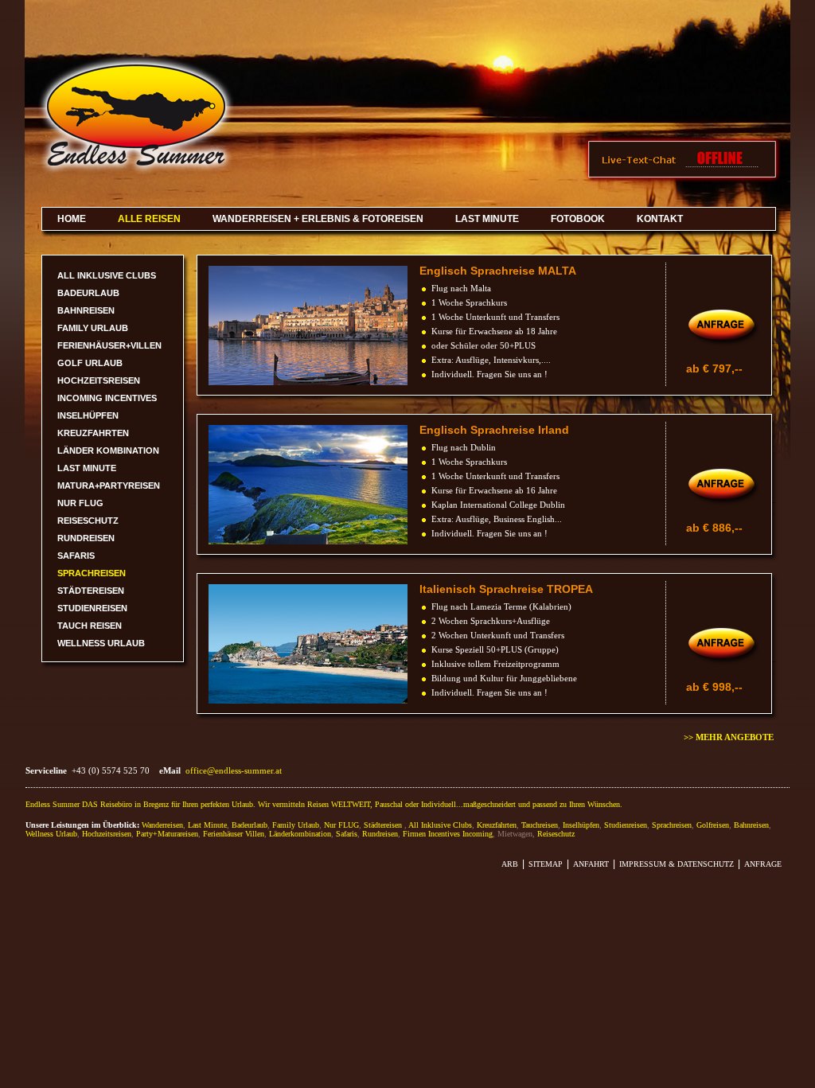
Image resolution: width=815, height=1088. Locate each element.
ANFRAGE (763, 864)
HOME (71, 218)
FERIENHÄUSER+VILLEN (109, 345)
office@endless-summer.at (233, 770)
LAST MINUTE (487, 218)
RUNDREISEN (86, 538)
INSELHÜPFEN (88, 415)
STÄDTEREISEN (90, 590)
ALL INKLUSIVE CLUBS (106, 275)
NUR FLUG (80, 503)
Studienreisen (625, 825)
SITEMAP (545, 864)
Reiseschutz (556, 833)
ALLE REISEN (149, 218)
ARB (509, 864)
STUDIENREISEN (92, 608)
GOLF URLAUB (90, 363)
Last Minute (207, 825)
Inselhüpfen (581, 825)
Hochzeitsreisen (106, 833)
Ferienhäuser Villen (233, 833)
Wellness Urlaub (51, 833)
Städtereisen (383, 825)
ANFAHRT (591, 864)
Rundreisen (380, 833)
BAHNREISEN (86, 310)
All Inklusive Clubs (440, 825)
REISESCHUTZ (88, 520)
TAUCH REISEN (89, 625)
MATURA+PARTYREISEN (108, 485)
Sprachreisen (672, 825)
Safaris (346, 833)
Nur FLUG (341, 825)
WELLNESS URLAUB (101, 643)
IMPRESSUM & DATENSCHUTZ (676, 864)
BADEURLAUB (88, 293)
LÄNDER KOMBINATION (108, 450)
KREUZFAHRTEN (93, 433)
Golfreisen (712, 825)
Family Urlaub (295, 825)
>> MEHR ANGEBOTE (729, 737)
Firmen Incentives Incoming (448, 833)
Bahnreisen (751, 825)
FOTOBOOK (578, 218)
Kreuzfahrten (497, 825)
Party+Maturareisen (167, 833)
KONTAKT (660, 218)
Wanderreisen (162, 825)
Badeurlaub (249, 825)
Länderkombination (300, 833)
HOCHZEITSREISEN (98, 380)
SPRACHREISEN (91, 573)
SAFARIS (76, 555)
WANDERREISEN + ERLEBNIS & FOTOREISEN (318, 218)
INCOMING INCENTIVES (107, 398)
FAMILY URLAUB (92, 328)
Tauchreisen (539, 825)
